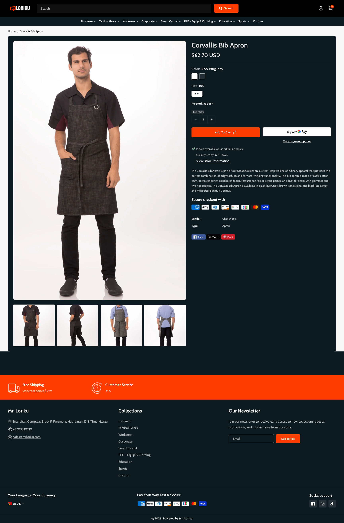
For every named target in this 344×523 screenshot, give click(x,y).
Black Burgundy (194, 76)
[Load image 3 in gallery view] (121, 325)
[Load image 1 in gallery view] (34, 325)
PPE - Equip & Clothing (134, 455)
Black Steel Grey (202, 76)
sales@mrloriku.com (27, 437)
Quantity (198, 112)
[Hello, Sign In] (321, 8)
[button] (330, 8)
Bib (197, 93)
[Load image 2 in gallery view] (77, 325)
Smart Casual (127, 448)
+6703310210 (22, 429)
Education (125, 462)
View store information (213, 161)
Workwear (125, 435)
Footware (124, 421)
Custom (123, 475)
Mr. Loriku (18, 411)
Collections (130, 411)
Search (229, 8)
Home (12, 31)
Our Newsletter (244, 411)
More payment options (297, 141)
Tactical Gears (128, 428)
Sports (123, 468)
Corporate (125, 441)
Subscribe (288, 439)
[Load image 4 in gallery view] (165, 325)
